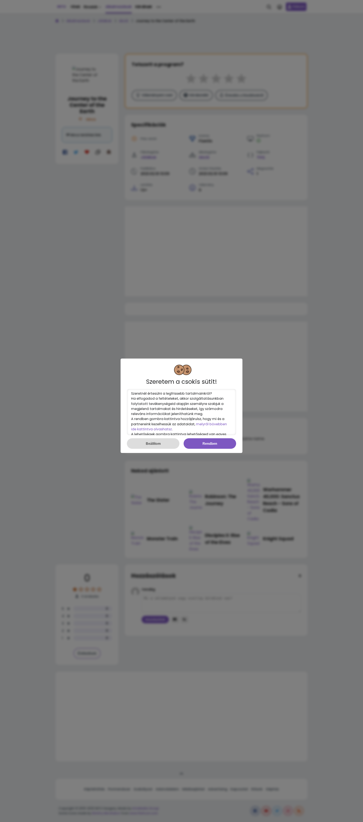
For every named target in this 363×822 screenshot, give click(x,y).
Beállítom (153, 443)
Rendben (210, 443)
